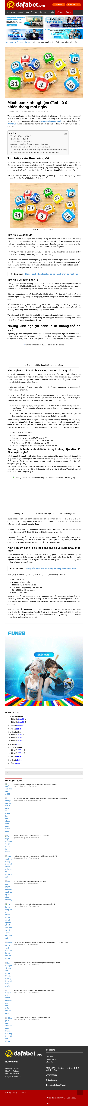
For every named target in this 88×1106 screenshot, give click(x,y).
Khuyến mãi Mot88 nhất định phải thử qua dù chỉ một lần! (34, 990)
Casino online (51, 1059)
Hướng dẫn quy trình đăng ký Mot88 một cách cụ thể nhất (34, 904)
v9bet (18, 757)
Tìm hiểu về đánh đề (21, 139)
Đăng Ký (20, 12)
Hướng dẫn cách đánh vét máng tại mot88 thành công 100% (35, 856)
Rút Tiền (38, 12)
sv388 (17, 763)
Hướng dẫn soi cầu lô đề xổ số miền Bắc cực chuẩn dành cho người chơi (40, 798)
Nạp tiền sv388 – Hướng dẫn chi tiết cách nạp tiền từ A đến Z (35, 784)
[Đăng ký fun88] (44, 667)
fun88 (18, 744)
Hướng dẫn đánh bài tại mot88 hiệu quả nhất (30, 881)
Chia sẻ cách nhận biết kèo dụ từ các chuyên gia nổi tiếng (51, 274)
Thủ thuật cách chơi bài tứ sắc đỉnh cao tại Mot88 (31, 836)
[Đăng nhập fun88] (64, 34)
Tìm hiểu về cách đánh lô (23, 141)
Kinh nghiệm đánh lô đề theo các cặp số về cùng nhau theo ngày (36, 152)
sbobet (19, 760)
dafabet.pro (22, 1092)
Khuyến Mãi (49, 12)
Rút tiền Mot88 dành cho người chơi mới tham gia (32, 1018)
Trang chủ (10, 12)
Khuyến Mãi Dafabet (13, 1076)
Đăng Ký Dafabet (12, 1068)
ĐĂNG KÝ (59, 4)
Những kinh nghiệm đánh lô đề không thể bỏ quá (29, 144)
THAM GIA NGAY (73, 4)
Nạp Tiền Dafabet (12, 1071)
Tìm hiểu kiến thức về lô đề (20, 136)
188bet (21, 750)
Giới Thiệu (51, 1098)
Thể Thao (49, 1057)
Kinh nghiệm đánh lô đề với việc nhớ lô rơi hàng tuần (32, 147)
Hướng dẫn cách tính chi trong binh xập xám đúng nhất (50, 569)
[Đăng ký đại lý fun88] (24, 22)
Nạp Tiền (29, 12)
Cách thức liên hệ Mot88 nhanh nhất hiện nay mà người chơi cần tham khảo (41, 942)
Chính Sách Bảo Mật (65, 1098)
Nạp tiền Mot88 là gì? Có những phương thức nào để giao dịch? (37, 962)
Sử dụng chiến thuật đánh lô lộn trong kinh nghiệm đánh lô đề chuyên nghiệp (40, 149)
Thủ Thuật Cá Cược (64, 12)
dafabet (19, 726)
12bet (18, 729)
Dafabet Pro (13, 111)
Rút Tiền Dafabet (12, 1074)
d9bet (20, 735)
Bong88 (21, 719)
